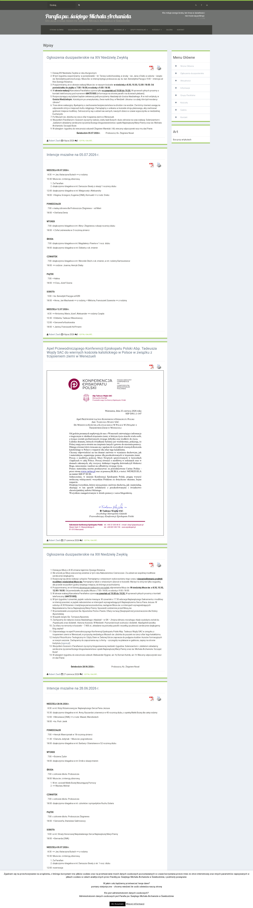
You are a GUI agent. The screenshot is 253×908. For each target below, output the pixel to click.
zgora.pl (65, 643)
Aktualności (102, 30)
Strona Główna (57, 30)
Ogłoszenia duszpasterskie (80, 30)
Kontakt (180, 30)
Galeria (169, 30)
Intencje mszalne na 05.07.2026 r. (73, 155)
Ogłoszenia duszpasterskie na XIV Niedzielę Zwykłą (87, 57)
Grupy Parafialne (138, 30)
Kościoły (156, 30)
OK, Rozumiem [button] (117, 904)
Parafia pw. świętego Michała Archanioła (88, 16)
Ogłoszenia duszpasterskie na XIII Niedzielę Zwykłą (87, 554)
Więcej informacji (135, 904)
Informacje (119, 30)
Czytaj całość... (86, 141)
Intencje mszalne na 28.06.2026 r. (73, 688)
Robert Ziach (55, 140)
